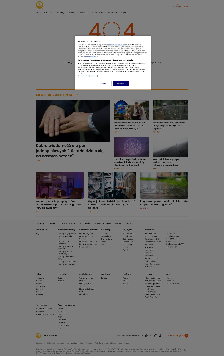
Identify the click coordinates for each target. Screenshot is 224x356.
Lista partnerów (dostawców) (88, 76)
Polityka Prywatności (91, 57)
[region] (113, 62)
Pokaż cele (103, 83)
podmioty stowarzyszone (116, 45)
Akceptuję (120, 83)
